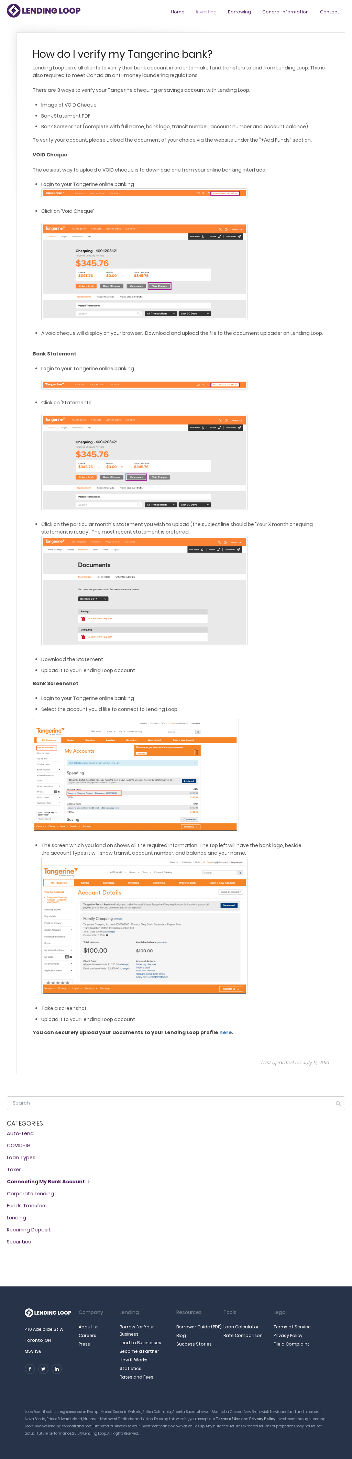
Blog (181, 1335)
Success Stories (194, 1344)
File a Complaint (291, 1344)
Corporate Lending (30, 1193)
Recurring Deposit (29, 1229)
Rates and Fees (136, 1377)
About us (89, 1327)
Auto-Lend (20, 1133)
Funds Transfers (27, 1205)
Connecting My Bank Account (46, 1181)
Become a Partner (139, 1351)
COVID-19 (18, 1145)
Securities (19, 1241)
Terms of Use (228, 1419)
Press (84, 1344)
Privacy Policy (288, 1335)
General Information (285, 12)
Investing (206, 12)
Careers (87, 1335)
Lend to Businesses (140, 1343)
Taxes (14, 1169)
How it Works (133, 1360)
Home (178, 12)
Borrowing (239, 12)
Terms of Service (292, 1327)
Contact (329, 12)
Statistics (130, 1368)
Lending (16, 1217)
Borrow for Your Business (137, 1330)
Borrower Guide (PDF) (199, 1327)
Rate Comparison (243, 1335)
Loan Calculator (241, 1327)
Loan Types (21, 1157)
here (225, 1032)
